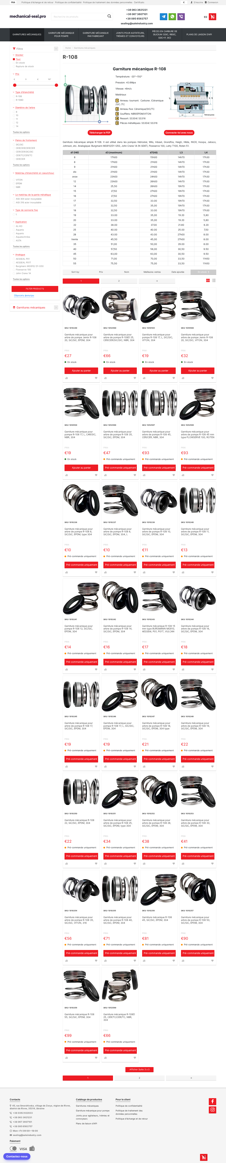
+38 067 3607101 (136, 14)
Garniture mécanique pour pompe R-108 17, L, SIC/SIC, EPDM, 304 (118, 726)
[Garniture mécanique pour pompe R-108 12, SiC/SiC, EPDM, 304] (81, 597)
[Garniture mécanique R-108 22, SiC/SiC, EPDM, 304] (81, 791)
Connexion (212, 2)
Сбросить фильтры (24, 295)
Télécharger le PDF (99, 132)
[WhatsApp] (172, 16)
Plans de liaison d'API (86, 1123)
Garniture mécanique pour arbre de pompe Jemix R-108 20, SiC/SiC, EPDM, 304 (80, 337)
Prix (101, 272)
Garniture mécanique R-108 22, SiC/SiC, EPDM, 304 (79, 821)
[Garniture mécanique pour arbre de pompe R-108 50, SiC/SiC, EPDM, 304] (197, 888)
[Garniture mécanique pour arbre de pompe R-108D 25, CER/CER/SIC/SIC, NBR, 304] (120, 305)
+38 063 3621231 (136, 9)
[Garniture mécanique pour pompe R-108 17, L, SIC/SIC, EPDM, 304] (120, 694)
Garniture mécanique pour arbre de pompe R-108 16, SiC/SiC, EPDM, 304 (195, 629)
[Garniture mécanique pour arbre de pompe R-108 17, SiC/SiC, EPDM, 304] (81, 694)
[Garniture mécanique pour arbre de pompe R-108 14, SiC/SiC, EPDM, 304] (120, 597)
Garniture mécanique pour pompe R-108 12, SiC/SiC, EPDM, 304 (79, 629)
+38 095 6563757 (137, 18)
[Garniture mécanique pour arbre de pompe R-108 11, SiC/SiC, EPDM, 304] (197, 500)
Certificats (139, 2)
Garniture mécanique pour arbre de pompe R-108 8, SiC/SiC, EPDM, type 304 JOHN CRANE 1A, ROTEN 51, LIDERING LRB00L (80, 532)
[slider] (14, 85)
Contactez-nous (16, 1156)
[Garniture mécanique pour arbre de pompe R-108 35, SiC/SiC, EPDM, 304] (120, 403)
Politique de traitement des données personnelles (107, 2)
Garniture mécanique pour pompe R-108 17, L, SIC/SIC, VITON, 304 (157, 337)
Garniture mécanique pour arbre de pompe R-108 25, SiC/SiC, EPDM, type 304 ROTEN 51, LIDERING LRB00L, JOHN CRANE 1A (119, 823)
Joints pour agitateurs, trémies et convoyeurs (93, 1117)
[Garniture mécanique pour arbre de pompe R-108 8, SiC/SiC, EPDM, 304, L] (120, 500)
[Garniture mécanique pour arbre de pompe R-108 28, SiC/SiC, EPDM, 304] (158, 791)
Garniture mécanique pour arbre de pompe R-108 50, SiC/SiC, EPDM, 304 (195, 920)
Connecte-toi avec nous (179, 132)
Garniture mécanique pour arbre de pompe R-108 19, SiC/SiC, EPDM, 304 (195, 726)
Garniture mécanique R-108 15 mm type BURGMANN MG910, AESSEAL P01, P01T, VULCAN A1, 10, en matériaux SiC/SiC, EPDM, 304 (158, 629)
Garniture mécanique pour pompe (92, 1110)
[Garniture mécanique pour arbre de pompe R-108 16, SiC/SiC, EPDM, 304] (197, 597)
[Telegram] (163, 16)
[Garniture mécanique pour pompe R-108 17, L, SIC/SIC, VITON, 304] (158, 305)
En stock (202, 272)
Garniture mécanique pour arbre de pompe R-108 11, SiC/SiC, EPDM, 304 (195, 532)
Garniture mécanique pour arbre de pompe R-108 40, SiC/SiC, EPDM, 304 (118, 920)
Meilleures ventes (152, 272)
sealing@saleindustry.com (137, 23)
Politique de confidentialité (68, 2)
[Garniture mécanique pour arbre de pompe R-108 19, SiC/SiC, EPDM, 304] (197, 694)
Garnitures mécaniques (87, 1106)
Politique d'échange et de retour (37, 2)
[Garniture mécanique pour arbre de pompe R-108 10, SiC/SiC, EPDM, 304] (158, 500)
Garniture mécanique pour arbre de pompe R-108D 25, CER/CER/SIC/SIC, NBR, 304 (118, 337)
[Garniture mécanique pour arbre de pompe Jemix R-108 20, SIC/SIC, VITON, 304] (197, 305)
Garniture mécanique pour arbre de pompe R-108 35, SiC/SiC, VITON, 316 (79, 920)
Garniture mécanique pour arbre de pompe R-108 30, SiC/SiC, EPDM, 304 (195, 823)
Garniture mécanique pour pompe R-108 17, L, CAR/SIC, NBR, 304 (80, 434)
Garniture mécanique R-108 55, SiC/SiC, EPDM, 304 (79, 1015)
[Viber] (181, 16)
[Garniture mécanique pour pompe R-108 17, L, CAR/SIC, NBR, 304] (81, 403)
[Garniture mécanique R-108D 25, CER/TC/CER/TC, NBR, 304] (120, 985)
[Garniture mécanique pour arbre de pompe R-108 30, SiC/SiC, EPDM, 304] (197, 791)
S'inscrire (198, 2)
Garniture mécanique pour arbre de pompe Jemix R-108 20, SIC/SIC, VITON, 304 (197, 337)
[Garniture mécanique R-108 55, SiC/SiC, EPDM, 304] (81, 985)
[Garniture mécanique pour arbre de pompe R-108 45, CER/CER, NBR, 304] (158, 403)
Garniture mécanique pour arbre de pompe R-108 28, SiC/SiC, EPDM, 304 (156, 823)
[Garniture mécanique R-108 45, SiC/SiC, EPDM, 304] (158, 888)
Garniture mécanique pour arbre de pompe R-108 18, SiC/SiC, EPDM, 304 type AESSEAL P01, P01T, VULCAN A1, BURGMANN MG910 (158, 726)
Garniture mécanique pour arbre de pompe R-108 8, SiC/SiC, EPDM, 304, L (117, 532)
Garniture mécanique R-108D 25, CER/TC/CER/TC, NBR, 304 (119, 1017)
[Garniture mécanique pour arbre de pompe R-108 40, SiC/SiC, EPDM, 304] (120, 888)
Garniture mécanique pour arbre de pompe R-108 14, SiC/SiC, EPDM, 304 (117, 629)
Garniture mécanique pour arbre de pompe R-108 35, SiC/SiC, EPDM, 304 (118, 434)
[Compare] (66, 378)
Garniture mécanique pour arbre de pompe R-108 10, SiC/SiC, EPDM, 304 (156, 532)
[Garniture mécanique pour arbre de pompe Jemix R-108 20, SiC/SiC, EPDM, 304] (81, 305)
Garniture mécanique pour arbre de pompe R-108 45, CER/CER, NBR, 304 (156, 434)
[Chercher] (109, 16)
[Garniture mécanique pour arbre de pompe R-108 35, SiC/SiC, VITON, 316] (81, 888)
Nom (126, 272)
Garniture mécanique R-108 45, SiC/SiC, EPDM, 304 (157, 918)
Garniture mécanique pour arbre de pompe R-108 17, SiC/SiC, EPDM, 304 (79, 726)
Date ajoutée (178, 272)
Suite (139, 1069)
